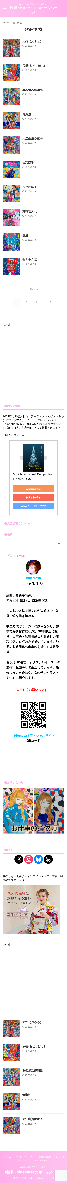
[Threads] (48, 859)
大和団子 (28, 162)
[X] (18, 859)
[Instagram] (28, 859)
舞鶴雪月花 (29, 211)
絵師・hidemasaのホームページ (33, 1172)
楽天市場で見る (33, 497)
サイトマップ (41, 1160)
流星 (25, 235)
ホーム (8, 1156)
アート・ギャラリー (25, 1156)
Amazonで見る (33, 489)
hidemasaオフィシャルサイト (33, 1167)
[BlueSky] (38, 859)
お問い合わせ (45, 1156)
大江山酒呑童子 (32, 138)
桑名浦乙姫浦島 (32, 90)
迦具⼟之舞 (29, 259)
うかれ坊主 (29, 187)
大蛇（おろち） (32, 41)
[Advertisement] (33, 363)
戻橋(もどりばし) (33, 65)
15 (50, 302)
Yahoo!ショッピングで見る (33, 506)
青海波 (26, 114)
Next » (34, 289)
